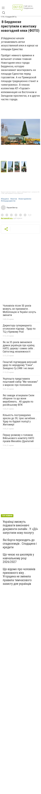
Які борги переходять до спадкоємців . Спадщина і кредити (20, 543)
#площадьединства (8, 201)
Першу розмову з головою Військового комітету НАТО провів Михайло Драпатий (18, 438)
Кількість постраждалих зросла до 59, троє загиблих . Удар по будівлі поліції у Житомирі (20, 420)
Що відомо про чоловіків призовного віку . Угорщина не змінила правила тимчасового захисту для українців (19, 576)
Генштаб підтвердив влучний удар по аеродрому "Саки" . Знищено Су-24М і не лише (20, 365)
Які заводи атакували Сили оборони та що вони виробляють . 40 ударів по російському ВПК (18, 400)
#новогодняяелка (24, 199)
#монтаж (13, 199)
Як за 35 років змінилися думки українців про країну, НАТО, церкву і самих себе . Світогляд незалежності (19, 347)
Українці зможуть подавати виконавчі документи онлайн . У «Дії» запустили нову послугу (20, 527)
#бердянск (5, 199)
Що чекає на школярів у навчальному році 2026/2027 (18, 558)
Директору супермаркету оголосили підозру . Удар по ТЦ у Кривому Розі (19, 328)
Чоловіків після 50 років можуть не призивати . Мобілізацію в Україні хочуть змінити (19, 310)
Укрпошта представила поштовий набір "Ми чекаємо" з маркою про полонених (20, 382)
